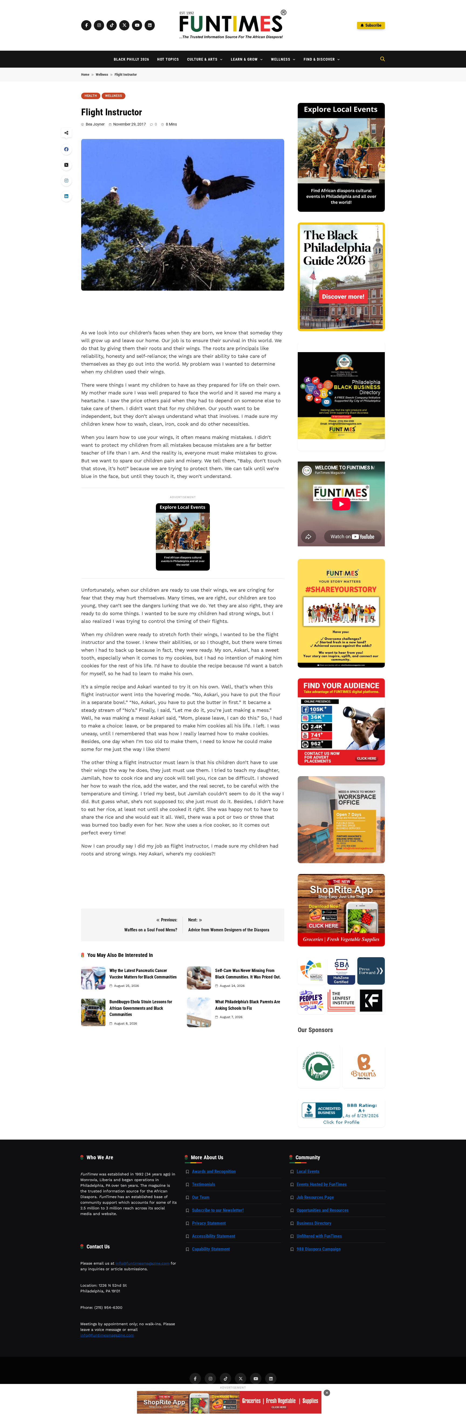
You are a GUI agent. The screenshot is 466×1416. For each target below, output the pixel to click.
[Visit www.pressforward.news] (371, 971)
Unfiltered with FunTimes (319, 1236)
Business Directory (314, 1223)
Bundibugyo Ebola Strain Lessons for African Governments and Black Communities (140, 1008)
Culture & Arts (202, 59)
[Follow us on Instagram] (99, 25)
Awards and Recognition (214, 1171)
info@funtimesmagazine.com (142, 1263)
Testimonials (203, 1184)
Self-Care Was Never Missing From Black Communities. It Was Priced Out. (248, 974)
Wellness (280, 59)
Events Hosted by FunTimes (322, 1184)
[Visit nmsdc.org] (311, 971)
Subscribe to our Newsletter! (218, 1210)
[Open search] (382, 59)
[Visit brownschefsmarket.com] (363, 1067)
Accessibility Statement (213, 1236)
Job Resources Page (315, 1197)
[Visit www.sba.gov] (341, 971)
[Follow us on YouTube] (137, 25)
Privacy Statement (209, 1223)
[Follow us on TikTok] (112, 25)
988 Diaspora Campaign (319, 1249)
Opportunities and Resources (323, 1210)
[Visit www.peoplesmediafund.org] (311, 1000)
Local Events (308, 1171)
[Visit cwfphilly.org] (319, 1067)
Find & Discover (319, 59)
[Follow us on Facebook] (86, 25)
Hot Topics (168, 59)
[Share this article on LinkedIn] (66, 196)
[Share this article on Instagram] (66, 180)
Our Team (201, 1197)
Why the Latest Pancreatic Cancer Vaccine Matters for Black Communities (143, 974)
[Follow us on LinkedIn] (150, 25)
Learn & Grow (244, 59)
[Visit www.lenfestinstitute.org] (341, 1000)
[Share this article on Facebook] (66, 149)
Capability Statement (211, 1249)
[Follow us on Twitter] (124, 25)
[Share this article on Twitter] (66, 165)
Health (91, 96)
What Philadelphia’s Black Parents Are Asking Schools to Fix (247, 1005)
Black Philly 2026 (131, 59)
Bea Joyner (95, 124)
